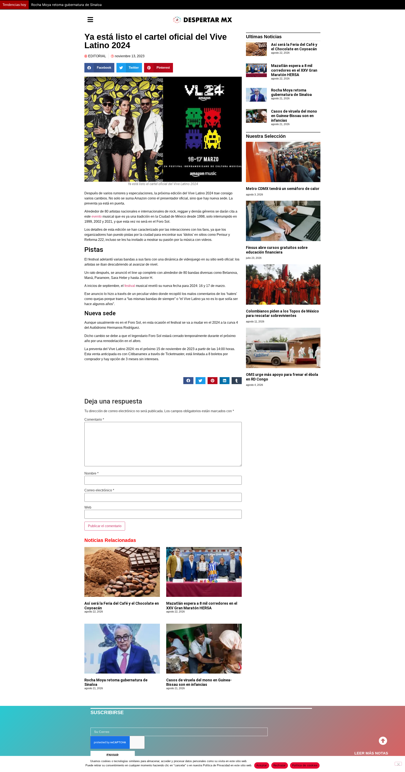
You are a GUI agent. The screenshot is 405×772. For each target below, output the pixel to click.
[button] (298, 5)
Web (87, 507)
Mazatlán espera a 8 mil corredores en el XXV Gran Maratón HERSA (201, 605)
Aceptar (261, 765)
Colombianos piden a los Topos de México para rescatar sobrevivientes (282, 313)
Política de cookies (305, 765)
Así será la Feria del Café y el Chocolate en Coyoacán (294, 46)
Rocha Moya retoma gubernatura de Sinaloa (291, 92)
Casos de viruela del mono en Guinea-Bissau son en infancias (243, 5)
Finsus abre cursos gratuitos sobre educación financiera (277, 249)
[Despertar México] (202, 20)
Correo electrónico (99, 490)
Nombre (91, 473)
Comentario (94, 419)
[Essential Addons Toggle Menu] (90, 20)
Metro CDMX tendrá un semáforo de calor (282, 188)
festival (129, 286)
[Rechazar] (398, 764)
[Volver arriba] (383, 741)
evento (97, 216)
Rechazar (279, 765)
